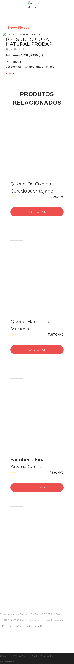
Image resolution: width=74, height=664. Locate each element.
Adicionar (37, 211)
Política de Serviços (14, 560)
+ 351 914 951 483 (11, 620)
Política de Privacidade (16, 546)
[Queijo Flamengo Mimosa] (37, 286)
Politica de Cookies (14, 575)
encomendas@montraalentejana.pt (22, 626)
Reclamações (9, 589)
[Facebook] (1, 636)
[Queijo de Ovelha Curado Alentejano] (37, 148)
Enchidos (48, 66)
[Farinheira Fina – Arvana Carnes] (37, 424)
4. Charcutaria (31, 66)
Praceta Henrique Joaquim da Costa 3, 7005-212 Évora (31, 614)
